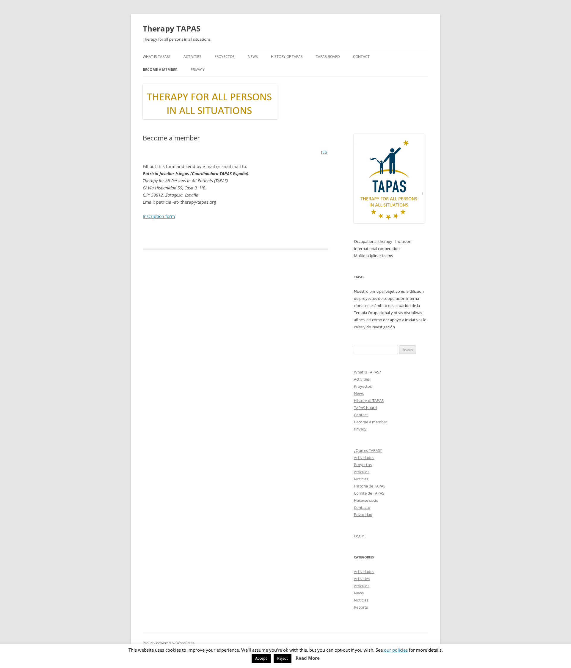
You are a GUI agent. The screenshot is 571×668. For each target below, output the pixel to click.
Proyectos (224, 56)
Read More (308, 658)
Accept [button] (261, 658)
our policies (396, 650)
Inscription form (159, 216)
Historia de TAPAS (369, 486)
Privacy (198, 69)
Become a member (160, 69)
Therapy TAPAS (171, 28)
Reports (361, 607)
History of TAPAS (287, 56)
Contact (361, 56)
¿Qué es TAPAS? (368, 450)
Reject (282, 658)
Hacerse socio (366, 500)
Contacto (362, 507)
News (253, 56)
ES (324, 152)
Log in (359, 536)
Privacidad (363, 514)
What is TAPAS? (156, 56)
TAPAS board (328, 56)
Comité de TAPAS (369, 493)
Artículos (361, 471)
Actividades (364, 457)
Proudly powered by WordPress (168, 642)
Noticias (361, 479)
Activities (192, 56)
